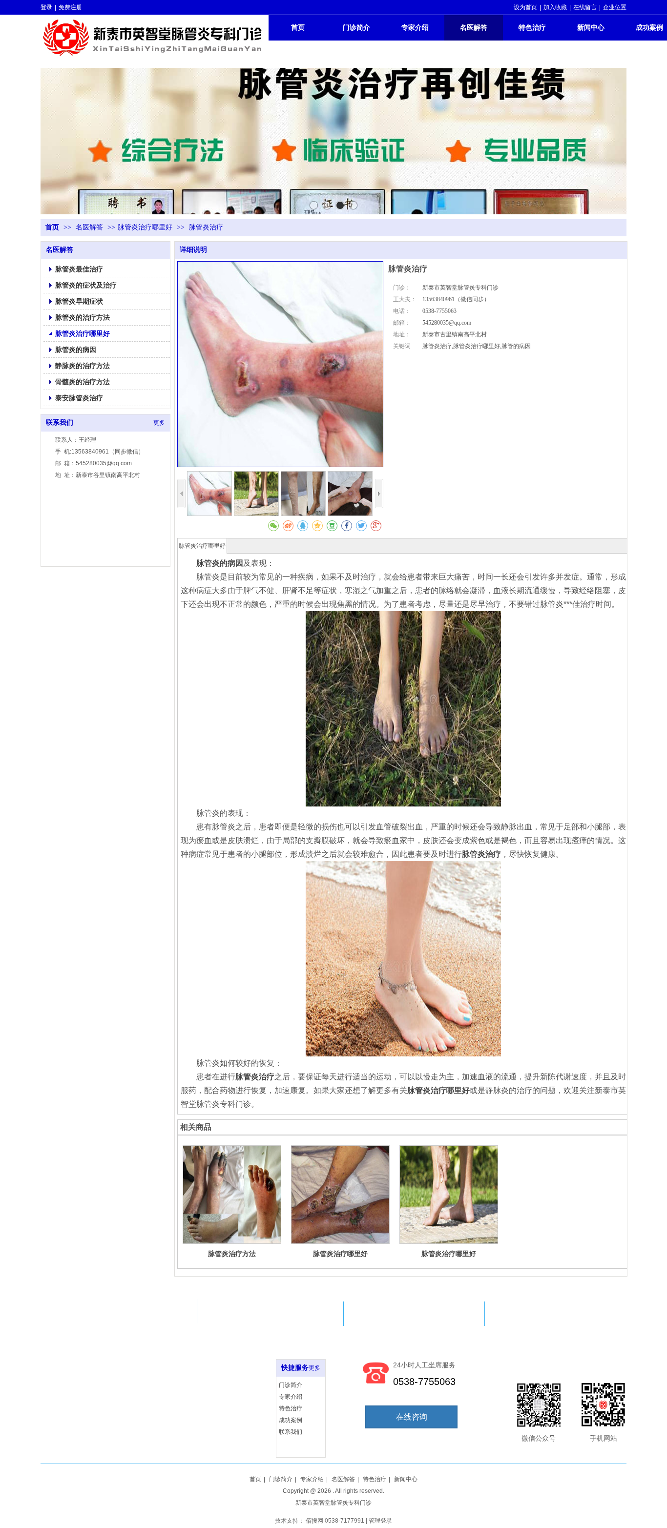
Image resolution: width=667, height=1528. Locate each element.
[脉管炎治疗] (403, 804)
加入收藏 (555, 7)
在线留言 (585, 7)
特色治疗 (290, 1408)
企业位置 (614, 7)
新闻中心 (405, 1479)
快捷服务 (295, 1367)
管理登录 (380, 1520)
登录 (46, 7)
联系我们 (290, 1431)
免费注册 (70, 7)
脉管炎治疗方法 (232, 1254)
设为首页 (525, 7)
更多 (314, 1368)
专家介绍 (290, 1396)
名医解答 (90, 227)
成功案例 (290, 1420)
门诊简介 (290, 1385)
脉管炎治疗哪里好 (145, 227)
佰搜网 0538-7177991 (335, 1520)
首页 (52, 227)
